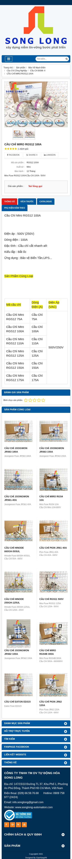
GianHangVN (41, 858)
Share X (33, 155)
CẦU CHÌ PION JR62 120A (50, 703)
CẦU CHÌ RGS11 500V (51, 599)
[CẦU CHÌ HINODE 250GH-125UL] (18, 582)
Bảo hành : (19, 171)
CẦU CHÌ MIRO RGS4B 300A (47, 652)
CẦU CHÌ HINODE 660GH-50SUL (14, 549)
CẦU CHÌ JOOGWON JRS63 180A (15, 450)
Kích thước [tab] (27, 201)
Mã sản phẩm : (17, 162)
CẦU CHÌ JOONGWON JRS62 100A (16, 652)
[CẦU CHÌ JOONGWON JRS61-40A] (18, 479)
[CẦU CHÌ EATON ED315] (18, 685)
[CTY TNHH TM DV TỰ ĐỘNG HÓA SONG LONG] (36, 54)
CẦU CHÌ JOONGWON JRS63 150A (51, 450)
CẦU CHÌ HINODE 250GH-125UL (14, 601)
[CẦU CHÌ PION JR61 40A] (53, 531)
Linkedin (51, 155)
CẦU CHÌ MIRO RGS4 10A (51, 498)
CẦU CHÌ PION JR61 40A (53, 547)
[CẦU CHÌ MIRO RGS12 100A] (36, 104)
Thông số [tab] (9, 201)
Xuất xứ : (20, 167)
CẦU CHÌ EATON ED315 (17, 701)
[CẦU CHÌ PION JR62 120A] (53, 685)
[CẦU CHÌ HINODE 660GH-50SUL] (18, 531)
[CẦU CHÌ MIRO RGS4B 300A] (53, 633)
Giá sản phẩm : (16, 186)
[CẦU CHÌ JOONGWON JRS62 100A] (18, 633)
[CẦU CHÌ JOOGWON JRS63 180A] (18, 431)
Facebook (14, 155)
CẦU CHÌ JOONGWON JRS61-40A (16, 498)
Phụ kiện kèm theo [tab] (14, 208)
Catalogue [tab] (46, 201)
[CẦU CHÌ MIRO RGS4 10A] (53, 479)
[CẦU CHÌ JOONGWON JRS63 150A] (53, 431)
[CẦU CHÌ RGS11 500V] (53, 582)
